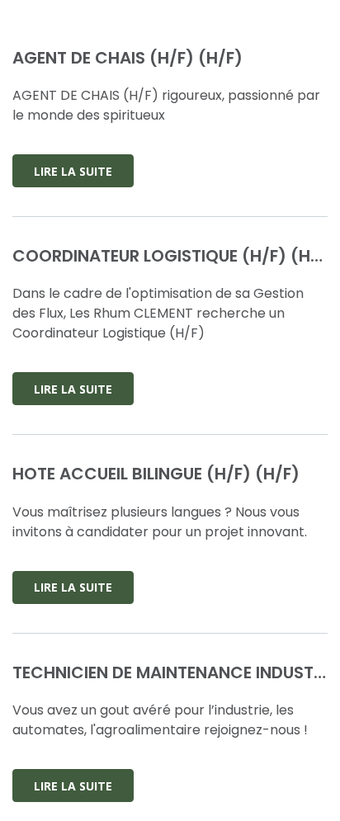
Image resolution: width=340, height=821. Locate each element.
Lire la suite (73, 171)
